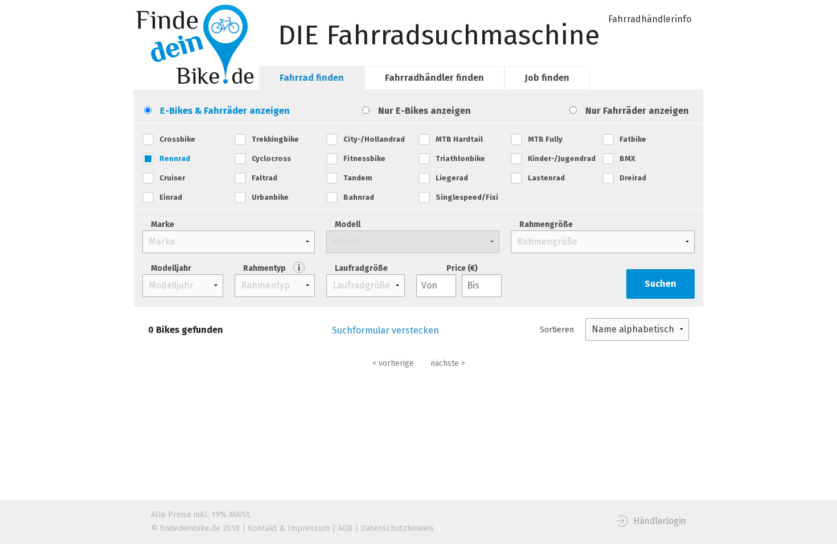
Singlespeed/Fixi (467, 197)
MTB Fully (545, 139)
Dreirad (632, 178)
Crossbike (177, 139)
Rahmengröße (546, 224)
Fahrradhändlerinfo (649, 19)
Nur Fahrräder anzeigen (637, 110)
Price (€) (462, 268)
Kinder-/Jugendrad (562, 158)
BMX (627, 158)
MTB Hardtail (459, 139)
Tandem (357, 178)
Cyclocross (271, 158)
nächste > (447, 363)
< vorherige (393, 363)
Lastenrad (546, 178)
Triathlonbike (460, 158)
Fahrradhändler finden (434, 77)
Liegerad (452, 178)
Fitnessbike (364, 158)
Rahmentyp (271, 268)
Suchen (660, 283)
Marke (162, 224)
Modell (347, 224)
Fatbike (632, 139)
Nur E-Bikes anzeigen (424, 110)
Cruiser (172, 178)
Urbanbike (270, 197)
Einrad (170, 197)
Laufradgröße (361, 268)
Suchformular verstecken (385, 330)
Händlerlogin (659, 521)
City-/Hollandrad (374, 139)
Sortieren (557, 330)
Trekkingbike (275, 139)
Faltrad (264, 178)
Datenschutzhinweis (397, 528)
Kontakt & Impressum (289, 528)
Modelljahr (171, 268)
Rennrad (174, 158)
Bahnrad (358, 197)
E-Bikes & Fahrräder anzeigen (225, 110)
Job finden (547, 77)
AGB (345, 528)
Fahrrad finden (312, 77)
